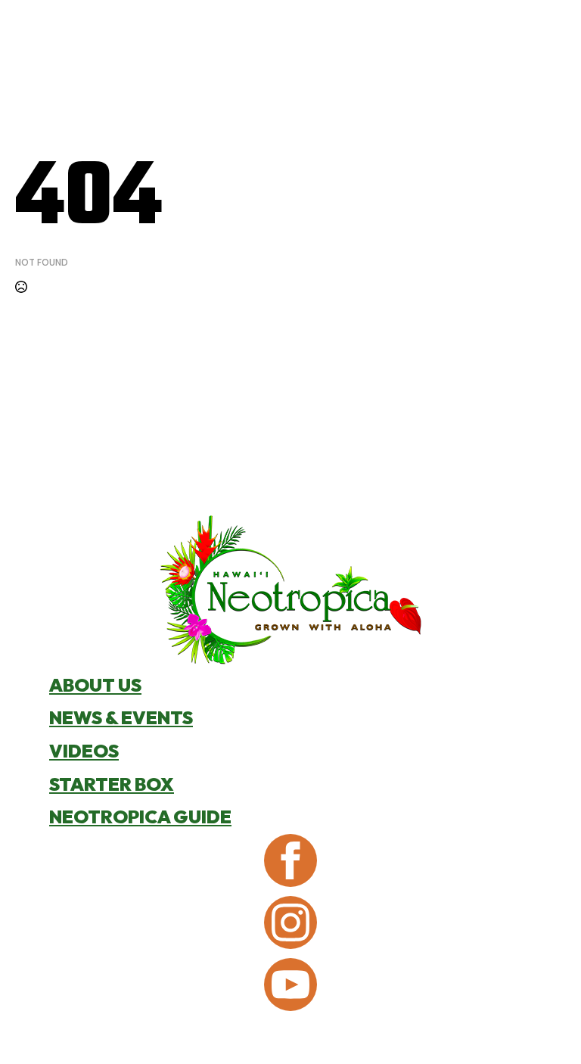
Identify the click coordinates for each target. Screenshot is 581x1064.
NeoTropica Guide (140, 816)
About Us (95, 685)
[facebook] (290, 860)
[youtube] (290, 984)
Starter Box (111, 784)
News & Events (121, 717)
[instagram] (290, 922)
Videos (84, 750)
